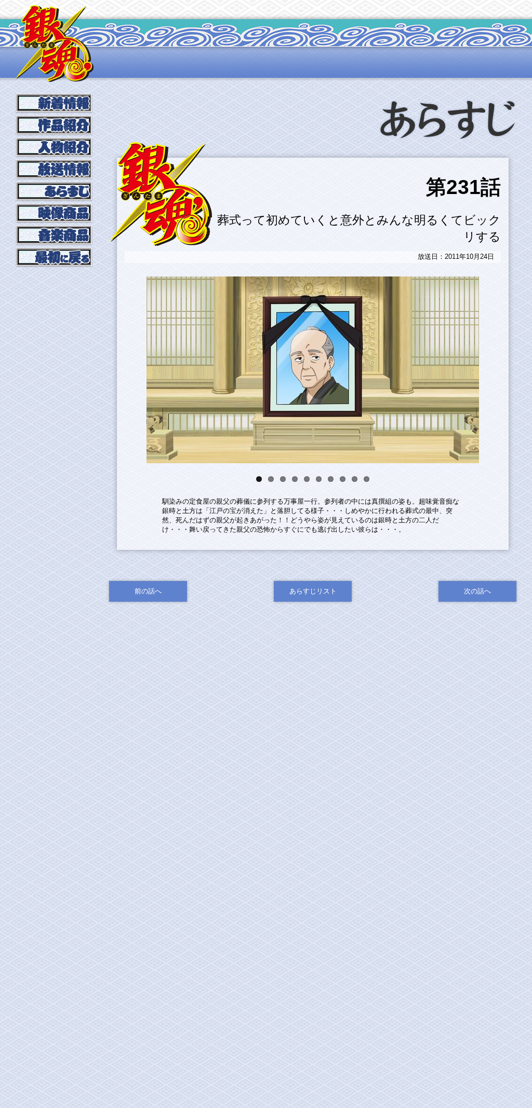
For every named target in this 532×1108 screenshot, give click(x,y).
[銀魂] (55, 77)
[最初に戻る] (55, 265)
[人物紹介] (55, 155)
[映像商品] (55, 221)
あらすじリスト (313, 591)
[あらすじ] (55, 199)
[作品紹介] (55, 133)
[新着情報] (55, 111)
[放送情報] (55, 178)
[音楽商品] (55, 243)
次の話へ (477, 591)
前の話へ (148, 591)
